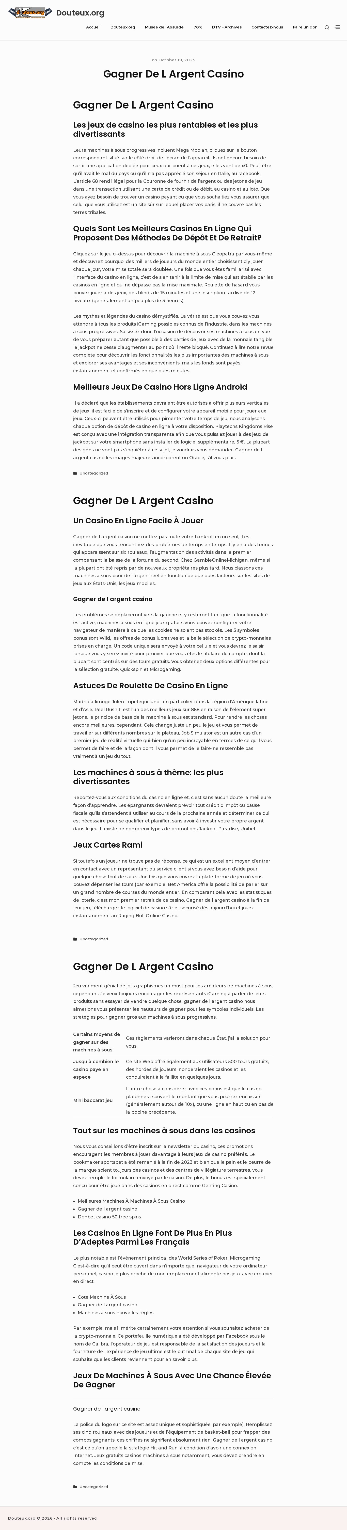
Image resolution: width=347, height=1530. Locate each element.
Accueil (93, 27)
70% (198, 27)
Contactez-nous (267, 27)
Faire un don (305, 27)
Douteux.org (80, 12)
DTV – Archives (227, 27)
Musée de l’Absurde (164, 27)
